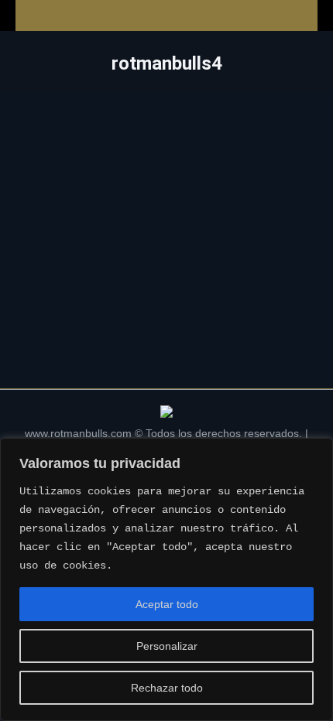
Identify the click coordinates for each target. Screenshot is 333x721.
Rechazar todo (167, 688)
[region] (166, 579)
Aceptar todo (167, 604)
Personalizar (166, 646)
